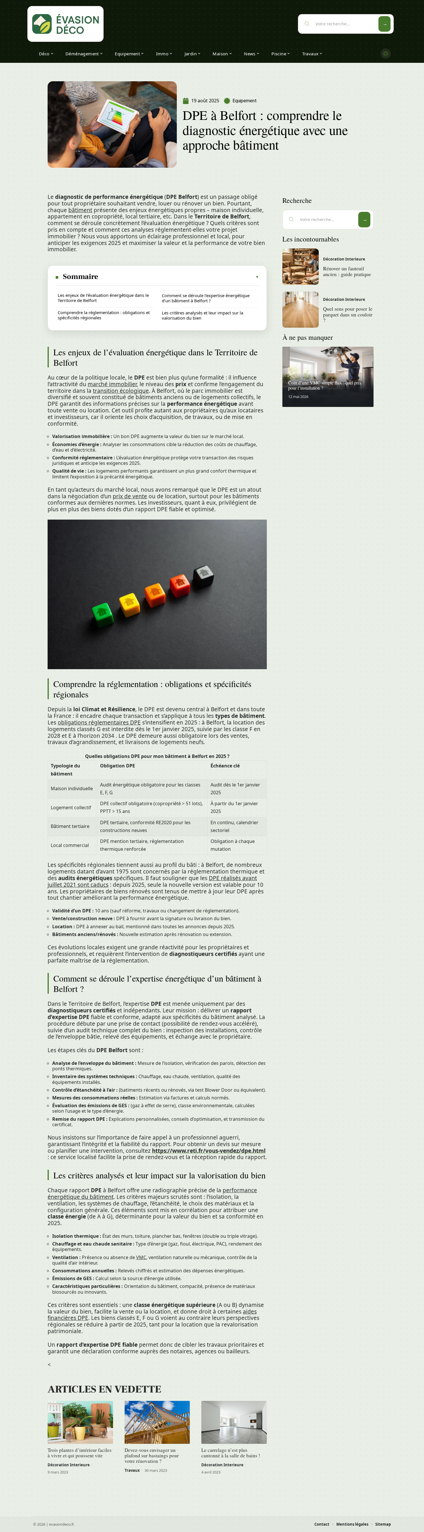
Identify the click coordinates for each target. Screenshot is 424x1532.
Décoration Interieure (69, 1464)
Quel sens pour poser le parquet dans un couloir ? (347, 314)
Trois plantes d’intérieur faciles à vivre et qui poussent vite (80, 1453)
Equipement (244, 100)
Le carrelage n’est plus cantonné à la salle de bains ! (230, 1453)
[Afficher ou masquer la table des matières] (179, 276)
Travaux (132, 1470)
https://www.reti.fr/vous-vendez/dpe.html (209, 1150)
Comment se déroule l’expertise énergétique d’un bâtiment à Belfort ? (205, 298)
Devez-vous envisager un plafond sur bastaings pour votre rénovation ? (152, 1455)
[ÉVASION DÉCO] (65, 24)
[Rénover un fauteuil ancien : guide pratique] (300, 266)
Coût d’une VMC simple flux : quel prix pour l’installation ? (324, 385)
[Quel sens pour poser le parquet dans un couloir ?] (300, 310)
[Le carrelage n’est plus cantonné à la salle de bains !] (234, 1422)
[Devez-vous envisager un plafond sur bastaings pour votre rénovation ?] (157, 1422)
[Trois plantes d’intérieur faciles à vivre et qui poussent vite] (80, 1422)
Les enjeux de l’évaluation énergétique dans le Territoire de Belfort (103, 297)
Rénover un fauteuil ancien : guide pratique (347, 271)
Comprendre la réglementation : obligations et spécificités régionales (104, 315)
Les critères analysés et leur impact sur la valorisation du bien (202, 315)
